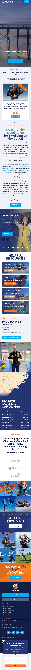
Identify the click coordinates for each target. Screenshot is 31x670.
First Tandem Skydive (8, 606)
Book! (16, 595)
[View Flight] (8, 247)
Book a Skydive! (15, 61)
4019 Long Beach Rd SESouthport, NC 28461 (10, 621)
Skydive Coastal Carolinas (7, 1)
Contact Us (6, 614)
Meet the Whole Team (11, 337)
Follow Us (16, 526)
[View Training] (3, 247)
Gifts (15, 599)
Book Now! (15, 204)
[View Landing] (22, 247)
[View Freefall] (13, 247)
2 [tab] (16, 123)
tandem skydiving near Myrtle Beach (11, 193)
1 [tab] (14, 123)
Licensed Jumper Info (8, 610)
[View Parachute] (18, 247)
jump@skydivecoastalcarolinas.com (13, 627)
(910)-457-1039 (8, 624)
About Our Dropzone (8, 612)
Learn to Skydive (7, 608)
